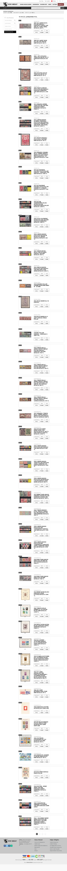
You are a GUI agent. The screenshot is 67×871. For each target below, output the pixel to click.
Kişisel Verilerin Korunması (56, 850)
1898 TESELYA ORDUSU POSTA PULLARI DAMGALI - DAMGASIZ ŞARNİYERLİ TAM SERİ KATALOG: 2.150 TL (41, 90)
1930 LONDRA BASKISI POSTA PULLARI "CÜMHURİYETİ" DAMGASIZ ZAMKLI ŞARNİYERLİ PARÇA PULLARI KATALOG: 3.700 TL (41, 545)
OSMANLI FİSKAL (37, 282)
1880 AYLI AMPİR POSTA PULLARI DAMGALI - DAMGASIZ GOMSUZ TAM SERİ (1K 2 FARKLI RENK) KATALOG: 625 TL (41, 25)
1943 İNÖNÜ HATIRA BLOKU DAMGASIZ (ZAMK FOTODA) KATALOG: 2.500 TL (41, 593)
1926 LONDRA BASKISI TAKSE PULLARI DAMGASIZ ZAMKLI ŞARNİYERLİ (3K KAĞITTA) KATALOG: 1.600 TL (41, 464)
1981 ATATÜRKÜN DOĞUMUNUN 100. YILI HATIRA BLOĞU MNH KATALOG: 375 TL (40, 740)
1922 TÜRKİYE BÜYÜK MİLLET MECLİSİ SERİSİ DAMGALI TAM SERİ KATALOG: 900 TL (40, 252)
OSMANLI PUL (36, 21)
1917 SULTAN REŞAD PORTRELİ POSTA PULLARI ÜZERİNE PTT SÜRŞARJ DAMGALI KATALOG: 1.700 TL (41, 188)
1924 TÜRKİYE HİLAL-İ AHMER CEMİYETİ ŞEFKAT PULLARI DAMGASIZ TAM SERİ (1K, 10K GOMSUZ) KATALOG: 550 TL (41, 383)
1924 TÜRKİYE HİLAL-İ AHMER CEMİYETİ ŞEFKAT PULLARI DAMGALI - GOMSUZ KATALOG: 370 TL (41, 399)
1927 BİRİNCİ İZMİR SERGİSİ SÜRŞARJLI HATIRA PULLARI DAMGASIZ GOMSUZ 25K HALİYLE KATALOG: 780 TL (41, 496)
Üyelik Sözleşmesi (54, 842)
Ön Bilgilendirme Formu (55, 845)
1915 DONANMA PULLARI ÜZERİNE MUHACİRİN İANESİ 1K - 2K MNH (41, 285)
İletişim (36, 850)
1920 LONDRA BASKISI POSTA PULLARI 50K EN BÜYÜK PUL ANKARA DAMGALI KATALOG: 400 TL (41, 237)
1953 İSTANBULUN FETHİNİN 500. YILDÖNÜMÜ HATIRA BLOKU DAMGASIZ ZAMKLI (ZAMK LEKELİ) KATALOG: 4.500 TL (41, 659)
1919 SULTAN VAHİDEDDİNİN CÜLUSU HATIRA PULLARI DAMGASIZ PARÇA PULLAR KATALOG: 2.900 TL (41, 204)
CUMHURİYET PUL (37, 346)
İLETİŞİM (55, 4)
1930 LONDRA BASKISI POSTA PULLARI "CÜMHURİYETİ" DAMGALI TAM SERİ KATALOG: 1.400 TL (41, 529)
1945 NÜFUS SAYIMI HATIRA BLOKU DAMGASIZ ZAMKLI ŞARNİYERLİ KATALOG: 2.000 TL (41, 626)
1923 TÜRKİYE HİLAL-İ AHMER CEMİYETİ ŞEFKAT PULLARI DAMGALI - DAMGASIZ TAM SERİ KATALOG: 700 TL (41, 350)
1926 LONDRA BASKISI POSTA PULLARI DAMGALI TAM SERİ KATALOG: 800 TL (41, 447)
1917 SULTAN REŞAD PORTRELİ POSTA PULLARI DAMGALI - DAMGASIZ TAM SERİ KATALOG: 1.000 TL (41, 171)
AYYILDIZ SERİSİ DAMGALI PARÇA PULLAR (41, 772)
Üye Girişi (41, 1)
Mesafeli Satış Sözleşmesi (56, 847)
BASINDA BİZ (43, 4)
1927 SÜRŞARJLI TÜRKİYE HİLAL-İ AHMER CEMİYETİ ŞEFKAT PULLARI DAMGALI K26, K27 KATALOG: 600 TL (41, 415)
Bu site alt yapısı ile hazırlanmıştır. (33, 862)
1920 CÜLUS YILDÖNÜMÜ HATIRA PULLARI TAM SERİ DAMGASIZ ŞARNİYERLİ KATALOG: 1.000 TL (41, 220)
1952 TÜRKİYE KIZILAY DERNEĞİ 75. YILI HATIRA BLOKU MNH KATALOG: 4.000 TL (40, 610)
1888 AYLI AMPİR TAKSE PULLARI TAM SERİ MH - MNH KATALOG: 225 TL (40, 42)
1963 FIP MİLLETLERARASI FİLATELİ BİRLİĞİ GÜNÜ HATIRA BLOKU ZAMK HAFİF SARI (41, 723)
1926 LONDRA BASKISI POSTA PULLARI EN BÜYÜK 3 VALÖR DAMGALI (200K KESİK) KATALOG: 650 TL (41, 480)
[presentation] (21, 594)
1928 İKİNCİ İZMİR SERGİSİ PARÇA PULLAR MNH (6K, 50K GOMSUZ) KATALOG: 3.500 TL (41, 561)
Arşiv (35, 849)
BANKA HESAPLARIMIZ (25, 4)
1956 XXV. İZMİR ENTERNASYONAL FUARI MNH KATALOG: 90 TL (40, 691)
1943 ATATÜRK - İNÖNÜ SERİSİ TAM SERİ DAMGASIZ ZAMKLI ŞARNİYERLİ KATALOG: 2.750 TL (40, 789)
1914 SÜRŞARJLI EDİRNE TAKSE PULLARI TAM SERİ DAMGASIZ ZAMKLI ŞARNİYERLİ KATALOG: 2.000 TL (41, 107)
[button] (25, 600)
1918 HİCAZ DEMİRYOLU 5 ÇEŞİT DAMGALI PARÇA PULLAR (41, 318)
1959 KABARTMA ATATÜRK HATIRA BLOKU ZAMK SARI (41, 707)
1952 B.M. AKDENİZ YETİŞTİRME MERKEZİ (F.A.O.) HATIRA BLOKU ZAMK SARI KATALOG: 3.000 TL (40, 642)
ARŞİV (49, 4)
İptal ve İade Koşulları (54, 849)
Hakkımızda (37, 844)
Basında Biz (37, 847)
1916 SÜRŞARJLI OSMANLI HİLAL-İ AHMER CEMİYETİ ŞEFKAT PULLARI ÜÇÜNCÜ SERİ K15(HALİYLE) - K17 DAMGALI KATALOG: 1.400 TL (41, 155)
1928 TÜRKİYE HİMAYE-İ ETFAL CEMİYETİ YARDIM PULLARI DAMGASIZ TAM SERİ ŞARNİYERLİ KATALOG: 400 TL (41, 513)
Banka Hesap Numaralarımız (40, 845)
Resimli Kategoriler (9, 31)
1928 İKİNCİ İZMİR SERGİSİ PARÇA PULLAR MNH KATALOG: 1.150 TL (41, 578)
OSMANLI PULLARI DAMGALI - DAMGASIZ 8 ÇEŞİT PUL (40, 334)
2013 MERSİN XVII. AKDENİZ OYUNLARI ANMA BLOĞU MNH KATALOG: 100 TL (41, 756)
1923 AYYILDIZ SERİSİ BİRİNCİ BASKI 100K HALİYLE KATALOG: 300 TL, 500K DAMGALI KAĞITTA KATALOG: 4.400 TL (41, 431)
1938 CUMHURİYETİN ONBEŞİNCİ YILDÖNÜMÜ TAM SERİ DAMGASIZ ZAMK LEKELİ (41, 804)
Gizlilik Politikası (53, 844)
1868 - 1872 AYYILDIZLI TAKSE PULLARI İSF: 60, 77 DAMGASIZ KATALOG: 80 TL (41, 58)
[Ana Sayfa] (10, 4)
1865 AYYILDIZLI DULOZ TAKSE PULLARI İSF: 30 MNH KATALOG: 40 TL (40, 74)
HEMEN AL (60, 4)
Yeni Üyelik (47, 1)
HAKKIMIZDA (36, 4)
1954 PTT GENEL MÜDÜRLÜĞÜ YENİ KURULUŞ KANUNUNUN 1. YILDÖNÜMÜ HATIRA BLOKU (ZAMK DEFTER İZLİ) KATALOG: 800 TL (40, 675)
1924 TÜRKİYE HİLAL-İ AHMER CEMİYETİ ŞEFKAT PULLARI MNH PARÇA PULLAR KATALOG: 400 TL (41, 366)
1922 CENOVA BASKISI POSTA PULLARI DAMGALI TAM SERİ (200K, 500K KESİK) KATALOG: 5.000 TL (41, 269)
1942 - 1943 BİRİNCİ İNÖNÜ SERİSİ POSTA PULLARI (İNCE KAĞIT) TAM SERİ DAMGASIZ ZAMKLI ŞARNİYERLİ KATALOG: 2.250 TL (41, 821)
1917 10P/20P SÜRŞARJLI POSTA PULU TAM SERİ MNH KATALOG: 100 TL (40, 139)
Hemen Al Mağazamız (39, 842)
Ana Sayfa (5, 8)
